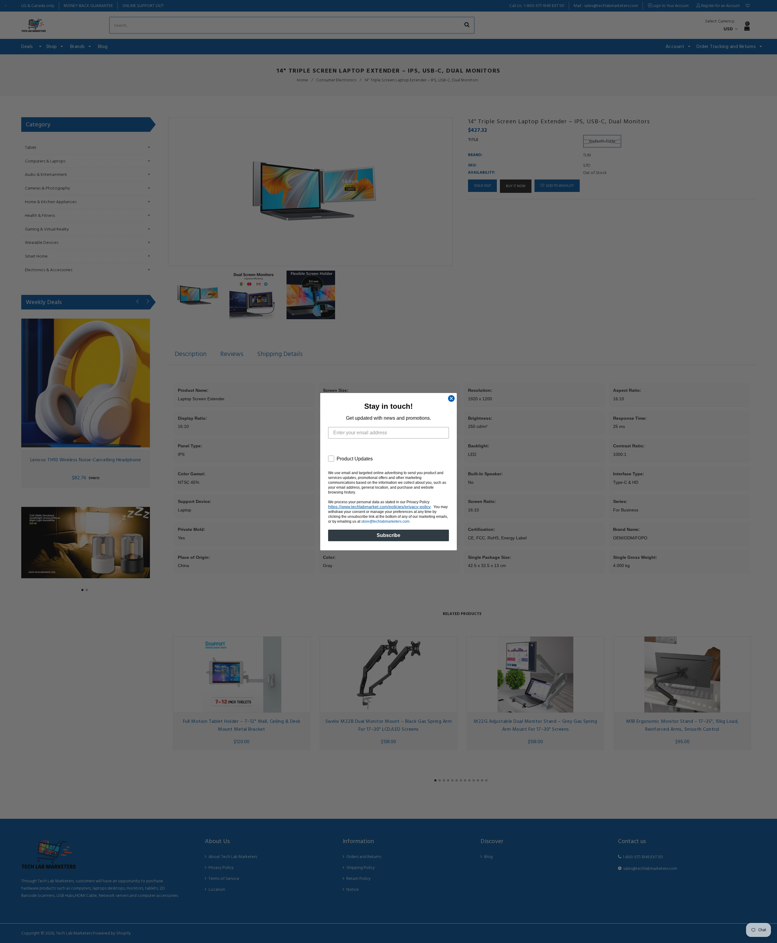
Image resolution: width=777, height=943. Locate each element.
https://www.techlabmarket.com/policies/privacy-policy (379, 506)
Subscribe (388, 535)
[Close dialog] (451, 398)
